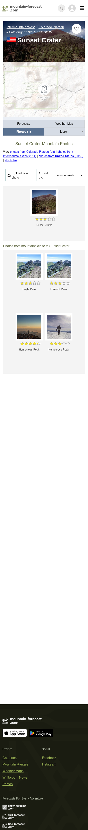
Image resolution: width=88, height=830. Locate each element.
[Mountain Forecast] (22, 8)
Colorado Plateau (51, 27)
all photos (11, 160)
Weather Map (64, 123)
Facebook (49, 757)
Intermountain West (21, 27)
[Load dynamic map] (44, 89)
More (63, 131)
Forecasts (23, 123)
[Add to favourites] (76, 29)
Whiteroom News (14, 777)
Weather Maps (13, 770)
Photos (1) (23, 131)
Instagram (49, 764)
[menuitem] (23, 124)
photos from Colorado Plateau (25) (32, 151)
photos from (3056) (61, 156)
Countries (9, 757)
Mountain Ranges (15, 764)
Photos (7, 783)
